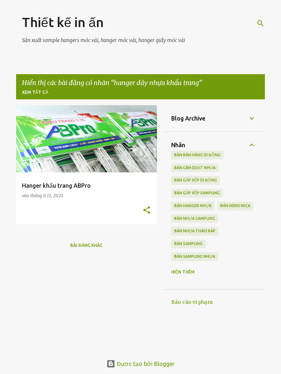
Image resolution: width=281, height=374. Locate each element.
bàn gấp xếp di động (195, 180)
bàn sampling (188, 243)
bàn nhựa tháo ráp (195, 231)
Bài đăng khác (86, 245)
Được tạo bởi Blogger (145, 363)
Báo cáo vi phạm (192, 302)
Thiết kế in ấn (63, 22)
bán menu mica (235, 205)
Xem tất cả (35, 92)
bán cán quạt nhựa (195, 167)
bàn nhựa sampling (194, 218)
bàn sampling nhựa (194, 256)
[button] (146, 210)
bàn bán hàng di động (197, 155)
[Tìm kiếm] (260, 23)
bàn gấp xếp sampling (197, 193)
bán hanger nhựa (192, 205)
